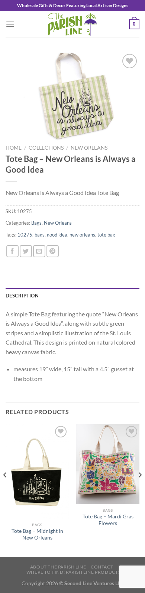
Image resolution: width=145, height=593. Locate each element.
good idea (57, 235)
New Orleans (89, 148)
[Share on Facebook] (12, 251)
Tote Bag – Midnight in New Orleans (37, 534)
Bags (36, 223)
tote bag (106, 235)
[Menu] (10, 24)
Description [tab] (22, 296)
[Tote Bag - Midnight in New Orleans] (37, 471)
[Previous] (5, 489)
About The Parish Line (58, 567)
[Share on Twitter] (26, 251)
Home (14, 148)
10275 (24, 235)
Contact (102, 567)
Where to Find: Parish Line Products (73, 572)
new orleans (82, 235)
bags (40, 235)
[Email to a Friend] (39, 251)
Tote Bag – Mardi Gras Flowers (108, 520)
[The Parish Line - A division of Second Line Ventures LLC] (72, 24)
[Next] (140, 489)
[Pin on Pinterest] (52, 251)
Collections (46, 148)
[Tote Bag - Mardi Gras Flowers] (107, 464)
